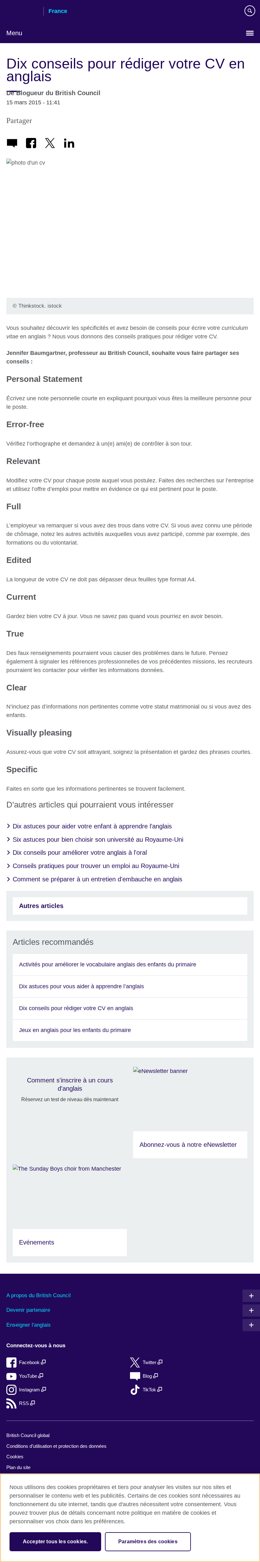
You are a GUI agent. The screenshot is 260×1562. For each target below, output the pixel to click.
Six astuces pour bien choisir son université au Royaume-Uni (98, 839)
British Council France (22, 11)
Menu (14, 32)
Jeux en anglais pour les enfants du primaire (75, 1030)
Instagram (30, 1389)
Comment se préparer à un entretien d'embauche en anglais (97, 879)
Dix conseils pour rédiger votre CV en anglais (76, 1008)
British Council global (27, 1435)
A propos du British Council (38, 1295)
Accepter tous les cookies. (55, 1541)
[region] (130, 1518)
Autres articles (41, 905)
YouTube (28, 1376)
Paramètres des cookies (148, 1541)
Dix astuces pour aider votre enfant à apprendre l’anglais (92, 826)
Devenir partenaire (28, 1310)
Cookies (14, 1456)
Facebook (30, 1362)
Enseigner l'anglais (28, 1325)
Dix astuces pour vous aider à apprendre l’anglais (81, 986)
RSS (24, 1403)
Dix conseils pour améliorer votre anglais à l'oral (80, 852)
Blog (148, 1376)
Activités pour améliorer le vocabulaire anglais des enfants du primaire (107, 964)
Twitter (150, 1362)
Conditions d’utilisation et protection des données (56, 1446)
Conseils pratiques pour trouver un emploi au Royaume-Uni (96, 865)
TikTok (150, 1389)
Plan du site (18, 1467)
